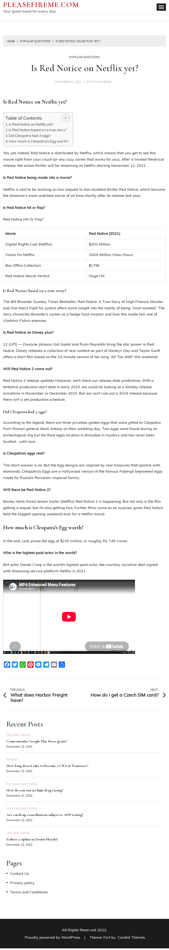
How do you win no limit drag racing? (34, 790)
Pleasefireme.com (41, 4)
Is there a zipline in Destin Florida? (32, 839)
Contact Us (19, 873)
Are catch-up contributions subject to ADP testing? (44, 814)
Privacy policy (22, 882)
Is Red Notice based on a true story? (38, 130)
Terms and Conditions (29, 892)
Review (12, 759)
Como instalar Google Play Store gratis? (36, 741)
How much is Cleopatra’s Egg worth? (39, 141)
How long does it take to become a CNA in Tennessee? (47, 765)
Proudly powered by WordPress (53, 937)
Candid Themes (131, 937)
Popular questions (84, 57)
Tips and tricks (18, 735)
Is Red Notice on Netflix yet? (31, 124)
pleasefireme (101, 82)
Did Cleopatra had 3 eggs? (30, 135)
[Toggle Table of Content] (64, 118)
